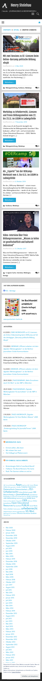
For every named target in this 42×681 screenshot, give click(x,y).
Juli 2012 (9, 650)
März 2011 (9, 660)
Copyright (18, 487)
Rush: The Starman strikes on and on (18, 471)
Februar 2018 (10, 579)
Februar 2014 (10, 611)
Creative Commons (28, 487)
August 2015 (10, 587)
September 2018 (11, 566)
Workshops (28, 88)
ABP (4, 485)
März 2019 (9, 556)
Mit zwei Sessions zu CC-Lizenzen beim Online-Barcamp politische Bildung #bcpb (21, 59)
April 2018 (9, 574)
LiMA (5, 498)
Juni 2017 (9, 585)
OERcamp (29, 501)
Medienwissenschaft (21, 498)
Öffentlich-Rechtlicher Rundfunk (26, 513)
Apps (19, 484)
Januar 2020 (10, 533)
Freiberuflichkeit (23, 492)
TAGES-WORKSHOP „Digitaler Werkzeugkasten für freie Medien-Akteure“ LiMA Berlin (20, 417)
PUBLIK (25, 505)
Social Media (33, 506)
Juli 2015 (9, 590)
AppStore (24, 485)
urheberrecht (29, 508)
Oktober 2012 (10, 642)
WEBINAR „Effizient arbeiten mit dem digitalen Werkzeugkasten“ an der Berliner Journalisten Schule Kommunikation (20, 348)
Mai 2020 (9, 527)
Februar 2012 (10, 655)
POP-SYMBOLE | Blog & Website (17, 460)
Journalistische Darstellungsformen (18, 496)
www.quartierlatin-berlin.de (12, 319)
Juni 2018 (9, 569)
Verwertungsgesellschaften (19, 511)
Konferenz (21, 88)
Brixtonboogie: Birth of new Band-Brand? (20, 466)
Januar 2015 (10, 598)
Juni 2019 (9, 551)
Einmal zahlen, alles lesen (15, 448)
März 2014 (9, 608)
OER (24, 500)
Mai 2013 (9, 624)
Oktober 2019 (10, 540)
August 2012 (10, 647)
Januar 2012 (10, 657)
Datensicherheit (21, 489)
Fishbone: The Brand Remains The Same (20, 469)
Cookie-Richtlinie (16, 672)
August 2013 (10, 616)
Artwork (32, 485)
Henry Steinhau (21, 5)
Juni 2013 (9, 621)
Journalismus (22, 494)
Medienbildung (11, 498)
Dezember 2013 (11, 613)
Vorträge (5, 275)
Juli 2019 (9, 548)
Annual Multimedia (10, 485)
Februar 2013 (10, 631)
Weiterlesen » (9, 82)
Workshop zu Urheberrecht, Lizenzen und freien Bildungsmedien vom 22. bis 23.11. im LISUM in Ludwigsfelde (20, 115)
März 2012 (9, 652)
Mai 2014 (9, 605)
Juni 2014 (9, 603)
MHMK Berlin (31, 498)
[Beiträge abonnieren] (4, 291)
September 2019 (11, 543)
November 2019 (11, 538)
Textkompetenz (17, 509)
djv (28, 489)
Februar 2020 (10, 530)
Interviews (20, 273)
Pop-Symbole (17, 506)
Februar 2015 (10, 595)
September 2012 (11, 644)
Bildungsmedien (12, 487)
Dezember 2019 (11, 535)
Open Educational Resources (16, 504)
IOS (15, 495)
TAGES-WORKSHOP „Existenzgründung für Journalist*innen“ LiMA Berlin (19, 428)
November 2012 (11, 639)
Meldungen (27, 273)
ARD (28, 485)
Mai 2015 (9, 592)
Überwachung (6, 515)
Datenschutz (9, 489)
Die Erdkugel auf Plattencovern (17, 453)
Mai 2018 (9, 572)
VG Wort (30, 511)
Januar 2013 (10, 634)
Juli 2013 (9, 618)
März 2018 (9, 577)
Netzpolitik (19, 501)
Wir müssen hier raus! (13, 450)
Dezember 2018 (11, 561)
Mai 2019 (9, 553)
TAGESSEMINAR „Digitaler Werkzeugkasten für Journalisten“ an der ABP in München (20, 391)
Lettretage (34, 496)
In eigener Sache (11, 273)
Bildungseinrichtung (12, 88)
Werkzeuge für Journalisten (9, 513)
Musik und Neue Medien (9, 501)
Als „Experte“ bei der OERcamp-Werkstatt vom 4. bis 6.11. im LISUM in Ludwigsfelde (20, 175)
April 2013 (9, 626)
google (30, 492)
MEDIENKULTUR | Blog (13, 442)
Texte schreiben (8, 509)
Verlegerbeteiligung (7, 511)
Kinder (29, 496)
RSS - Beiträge (10, 291)
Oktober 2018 (10, 564)
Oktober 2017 (10, 582)
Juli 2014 (9, 600)
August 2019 (10, 546)
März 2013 (9, 629)
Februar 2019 (10, 559)
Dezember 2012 (11, 637)
